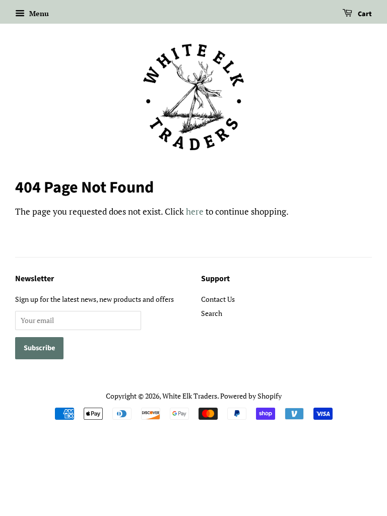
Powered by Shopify (251, 396)
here (195, 211)
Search (211, 313)
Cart (364, 14)
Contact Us (218, 299)
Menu (38, 13)
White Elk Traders (189, 396)
